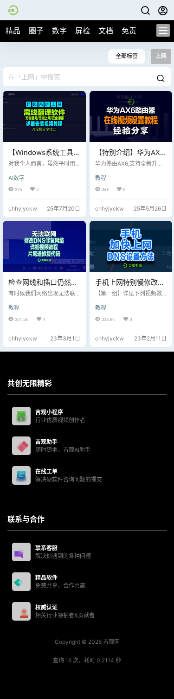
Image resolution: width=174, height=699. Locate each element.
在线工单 (46, 471)
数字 (59, 30)
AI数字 (16, 177)
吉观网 (111, 641)
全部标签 (127, 55)
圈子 (36, 30)
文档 (105, 30)
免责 (129, 30)
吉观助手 (46, 441)
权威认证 (46, 607)
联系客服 (46, 548)
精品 (13, 30)
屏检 (82, 30)
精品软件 (46, 577)
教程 (100, 177)
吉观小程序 (49, 412)
